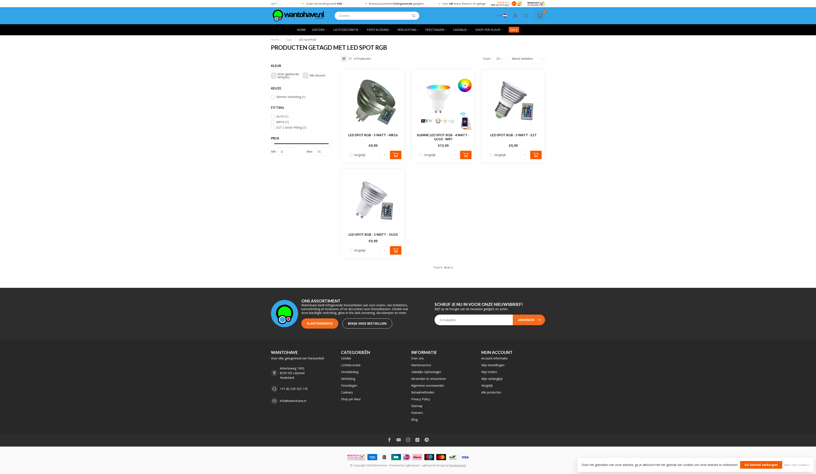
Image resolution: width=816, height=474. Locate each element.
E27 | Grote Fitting (291, 127)
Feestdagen (434, 30)
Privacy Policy (420, 399)
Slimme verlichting (291, 96)
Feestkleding (378, 30)
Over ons (417, 358)
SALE (513, 30)
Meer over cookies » (797, 465)
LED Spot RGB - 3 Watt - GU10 (373, 234)
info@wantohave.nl (293, 401)
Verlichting (406, 30)
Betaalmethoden (422, 392)
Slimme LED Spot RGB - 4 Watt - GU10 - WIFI (443, 137)
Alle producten (491, 392)
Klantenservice (320, 323)
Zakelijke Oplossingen (426, 372)
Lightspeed (412, 465)
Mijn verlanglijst (492, 379)
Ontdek (318, 30)
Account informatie (494, 358)
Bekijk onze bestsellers (367, 323)
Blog (414, 419)
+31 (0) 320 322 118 (293, 389)
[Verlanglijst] (526, 15)
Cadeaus (460, 30)
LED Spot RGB (307, 39)
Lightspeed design (433, 465)
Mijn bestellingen (492, 365)
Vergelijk (360, 154)
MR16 (282, 121)
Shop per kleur (487, 30)
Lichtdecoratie (345, 30)
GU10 (282, 116)
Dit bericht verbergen (761, 465)
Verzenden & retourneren (428, 379)
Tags (289, 39)
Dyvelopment (457, 465)
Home (301, 30)
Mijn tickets (489, 372)
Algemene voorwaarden (427, 385)
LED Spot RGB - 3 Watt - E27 (513, 135)
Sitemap (416, 406)
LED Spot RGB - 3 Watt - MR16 (373, 135)
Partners (417, 413)
